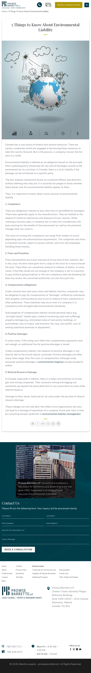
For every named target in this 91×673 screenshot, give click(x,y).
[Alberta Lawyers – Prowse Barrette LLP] (13, 5)
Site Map (19, 577)
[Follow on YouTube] (80, 649)
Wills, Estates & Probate (68, 577)
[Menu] (86, 5)
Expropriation (64, 570)
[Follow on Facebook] (71, 649)
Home (4, 11)
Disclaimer (20, 573)
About (4, 570)
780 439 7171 (14, 646)
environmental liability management (61, 413)
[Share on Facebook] (37, 423)
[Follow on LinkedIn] (77, 649)
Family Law (63, 573)
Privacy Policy (21, 570)
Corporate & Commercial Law (44, 570)
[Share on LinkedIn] (58, 423)
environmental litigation (51, 361)
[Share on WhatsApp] (32, 423)
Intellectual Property (40, 577)
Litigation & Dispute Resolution (44, 573)
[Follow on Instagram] (74, 649)
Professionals (7, 573)
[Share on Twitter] (43, 423)
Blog (3, 581)
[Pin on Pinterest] (53, 423)
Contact (19, 566)
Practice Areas (38, 566)
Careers (5, 577)
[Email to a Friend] (48, 423)
